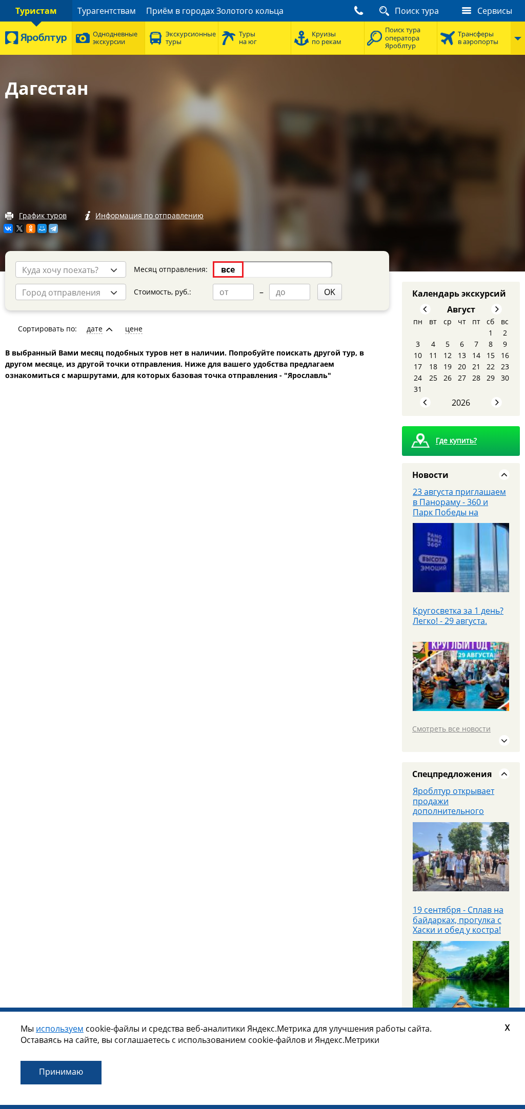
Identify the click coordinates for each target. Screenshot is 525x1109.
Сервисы (494, 10)
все (228, 269)
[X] (19, 228)
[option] (461, 546)
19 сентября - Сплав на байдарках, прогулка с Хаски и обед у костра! (458, 920)
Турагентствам (106, 10)
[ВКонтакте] (8, 228)
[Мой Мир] (42, 228)
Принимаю (61, 1071)
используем (60, 1028)
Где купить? (456, 441)
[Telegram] (53, 228)
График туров (43, 215)
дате (95, 328)
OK (329, 292)
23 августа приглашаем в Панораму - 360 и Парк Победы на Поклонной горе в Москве (459, 512)
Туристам (36, 10)
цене (134, 328)
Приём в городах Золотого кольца (215, 10)
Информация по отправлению (149, 215)
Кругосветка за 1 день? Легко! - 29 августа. (458, 615)
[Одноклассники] (30, 228)
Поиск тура (417, 10)
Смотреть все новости (451, 729)
